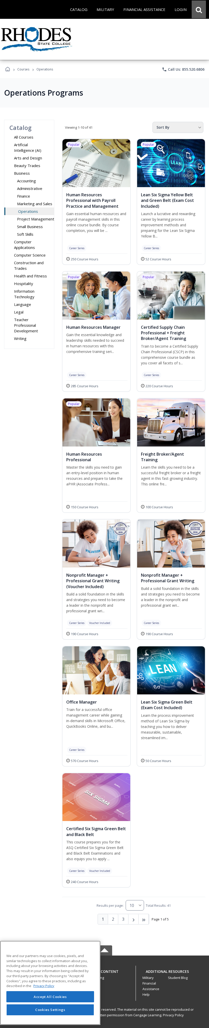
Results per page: (110, 905)
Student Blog (178, 977)
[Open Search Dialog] (199, 9)
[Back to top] (104, 974)
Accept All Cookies (50, 996)
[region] (50, 983)
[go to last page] (144, 919)
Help (146, 994)
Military (148, 977)
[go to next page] (133, 919)
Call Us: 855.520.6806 (183, 69)
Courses (23, 69)
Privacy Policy (173, 1015)
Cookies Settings (50, 1009)
